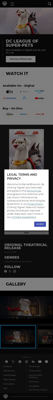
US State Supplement (24, 217)
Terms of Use (34, 191)
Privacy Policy (35, 204)
